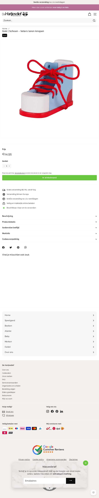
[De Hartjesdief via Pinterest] (57, 411)
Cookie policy (38, 459)
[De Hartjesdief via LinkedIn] (61, 411)
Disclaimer (73, 459)
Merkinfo (6, 233)
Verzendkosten (20, 173)
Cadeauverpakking (10, 239)
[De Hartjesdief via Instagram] (47, 411)
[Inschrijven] (70, 481)
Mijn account (7, 399)
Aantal (5, 161)
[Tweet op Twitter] (12, 247)
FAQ (3, 379)
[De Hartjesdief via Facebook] (52, 411)
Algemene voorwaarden (56, 459)
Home (4, 29)
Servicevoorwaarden (10, 383)
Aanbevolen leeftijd (10, 228)
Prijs (4, 149)
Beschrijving (7, 216)
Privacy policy (24, 459)
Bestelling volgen (8, 389)
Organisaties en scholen (11, 386)
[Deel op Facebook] (4, 247)
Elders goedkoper (8, 392)
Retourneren (7, 395)
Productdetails (8, 222)
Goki (4, 35)
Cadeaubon (6, 373)
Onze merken (7, 376)
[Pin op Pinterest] (19, 247)
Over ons (5, 370)
